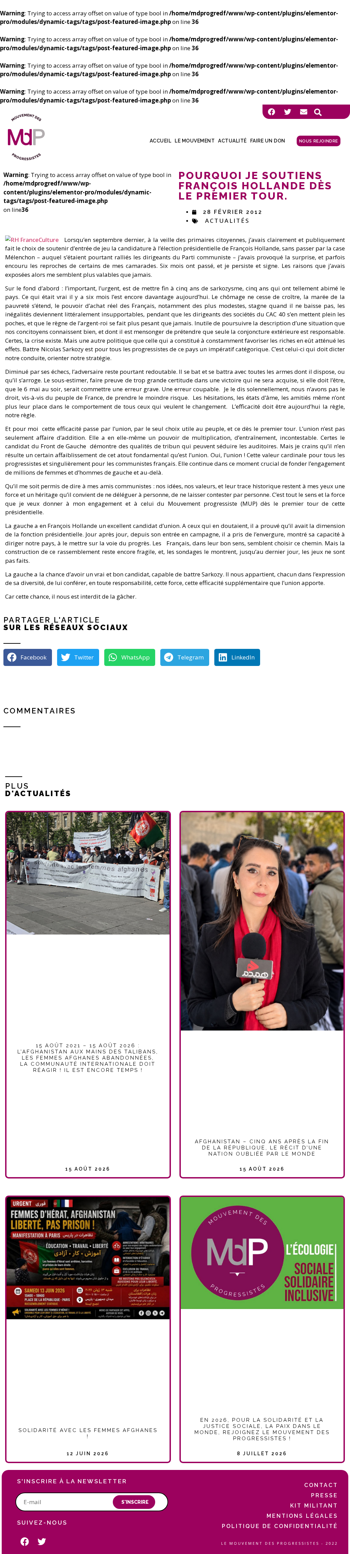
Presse (324, 1495)
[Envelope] (303, 112)
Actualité (232, 141)
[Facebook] (271, 112)
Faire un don (267, 141)
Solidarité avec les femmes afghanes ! (88, 1433)
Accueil (161, 141)
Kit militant (314, 1505)
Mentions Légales (302, 1516)
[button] (318, 112)
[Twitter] (287, 112)
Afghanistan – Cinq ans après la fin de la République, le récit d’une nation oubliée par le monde (262, 1148)
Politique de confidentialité (280, 1526)
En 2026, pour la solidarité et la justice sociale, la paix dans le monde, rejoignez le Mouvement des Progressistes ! (262, 1429)
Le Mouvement (195, 141)
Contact (321, 1485)
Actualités (227, 220)
